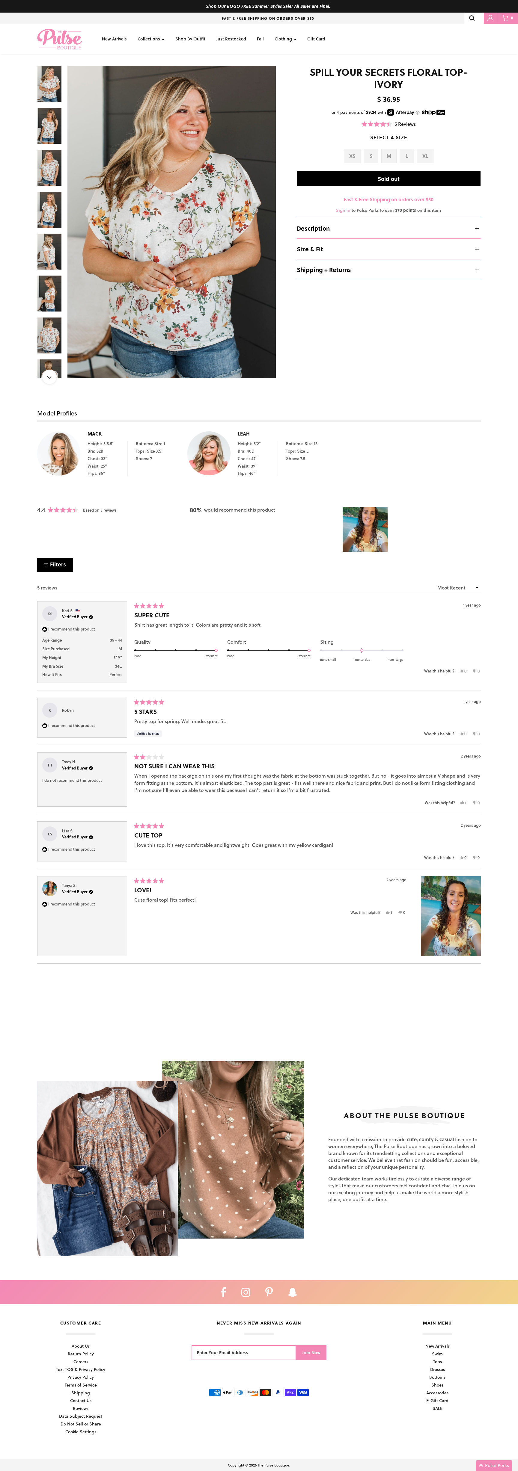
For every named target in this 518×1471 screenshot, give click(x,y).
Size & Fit (310, 248)
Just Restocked (231, 39)
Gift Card (316, 39)
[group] (171, 222)
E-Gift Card (437, 1400)
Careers (80, 1361)
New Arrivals (114, 39)
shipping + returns (324, 269)
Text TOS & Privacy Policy (80, 1369)
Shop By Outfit (190, 39)
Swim (437, 1354)
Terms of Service (81, 1385)
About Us (81, 1346)
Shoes (437, 1385)
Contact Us (80, 1400)
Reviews (80, 1408)
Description (313, 228)
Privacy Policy (80, 1377)
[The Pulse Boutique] (59, 39)
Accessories (437, 1393)
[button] (389, 124)
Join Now (311, 1352)
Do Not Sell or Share (81, 1424)
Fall (260, 39)
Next (49, 377)
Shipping (80, 1393)
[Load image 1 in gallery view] (171, 222)
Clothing (283, 39)
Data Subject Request (80, 1416)
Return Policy (81, 1354)
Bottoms (437, 1377)
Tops (437, 1361)
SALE (437, 1408)
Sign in (343, 210)
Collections (149, 39)
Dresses (437, 1369)
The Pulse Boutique (273, 1465)
